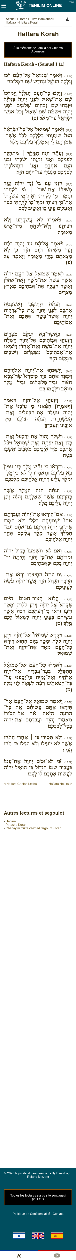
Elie (59, 1173)
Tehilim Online (45, 5)
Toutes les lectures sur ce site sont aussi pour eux (38, 1197)
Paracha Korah (16, 824)
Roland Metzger (38, 1176)
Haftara (11, 821)
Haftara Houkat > (60, 783)
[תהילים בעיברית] (19, 1235)
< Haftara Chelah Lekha (20, 783)
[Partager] (67, 19)
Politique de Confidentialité (31, 1213)
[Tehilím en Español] (57, 1235)
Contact (58, 1213)
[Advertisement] (40, 794)
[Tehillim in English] (38, 1235)
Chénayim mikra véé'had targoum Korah (33, 828)
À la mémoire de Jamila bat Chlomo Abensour (38, 49)
